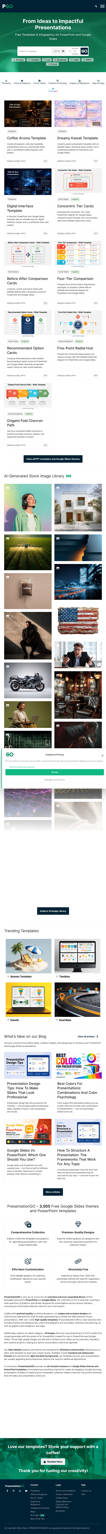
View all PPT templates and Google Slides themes (53, 459)
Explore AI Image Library (53, 911)
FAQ (83, 1494)
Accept (54, 772)
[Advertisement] (53, 1413)
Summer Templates (21, 976)
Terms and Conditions (65, 1491)
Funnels (14, 1020)
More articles (53, 1192)
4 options (75, 272)
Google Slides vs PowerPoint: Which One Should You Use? (26, 1154)
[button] (102, 755)
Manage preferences (55, 779)
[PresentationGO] (7, 6)
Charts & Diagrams (65, 341)
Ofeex (24, 1528)
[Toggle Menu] (102, 6)
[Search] (84, 51)
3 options (75, 199)
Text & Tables (63, 199)
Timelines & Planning (39, 1508)
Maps (32, 1511)
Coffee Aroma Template (26, 138)
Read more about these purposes (22, 767)
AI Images (34, 1515)
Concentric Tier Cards (75, 206)
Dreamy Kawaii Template (77, 138)
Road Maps (65, 1020)
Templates (12, 131)
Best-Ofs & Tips (37, 1519)
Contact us (86, 1491)
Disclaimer (60, 1511)
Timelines (64, 976)
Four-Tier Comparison (75, 279)
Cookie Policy (62, 1498)
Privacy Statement (64, 1494)
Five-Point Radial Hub (75, 348)
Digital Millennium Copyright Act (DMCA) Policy (63, 1504)
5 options (79, 341)
